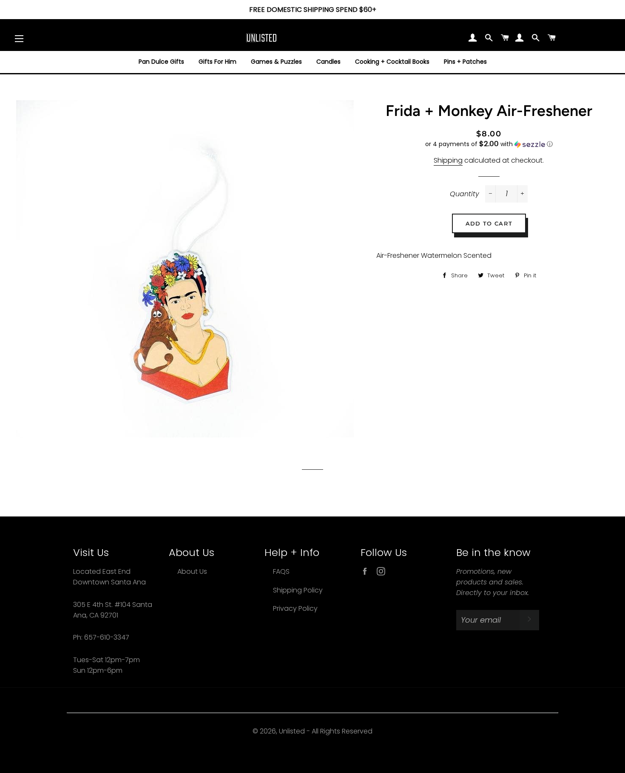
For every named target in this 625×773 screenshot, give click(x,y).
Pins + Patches (465, 61)
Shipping (448, 160)
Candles (328, 61)
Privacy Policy (295, 608)
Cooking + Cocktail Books (392, 61)
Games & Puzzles (276, 61)
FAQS (281, 571)
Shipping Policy (298, 590)
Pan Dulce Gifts (161, 61)
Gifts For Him (217, 61)
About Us (192, 571)
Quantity (464, 194)
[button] (489, 144)
